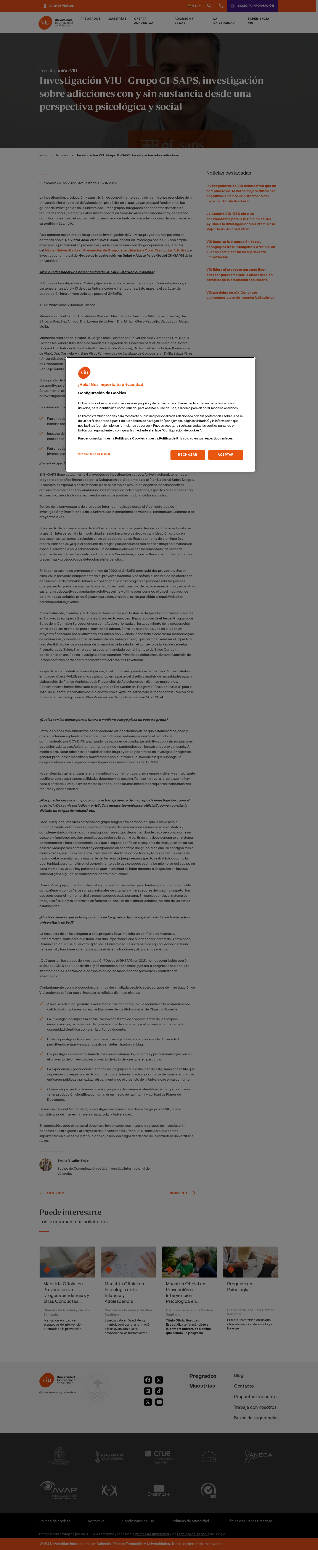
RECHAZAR (187, 455)
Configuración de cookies (94, 454)
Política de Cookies (130, 438)
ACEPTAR (226, 455)
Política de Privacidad (176, 438)
